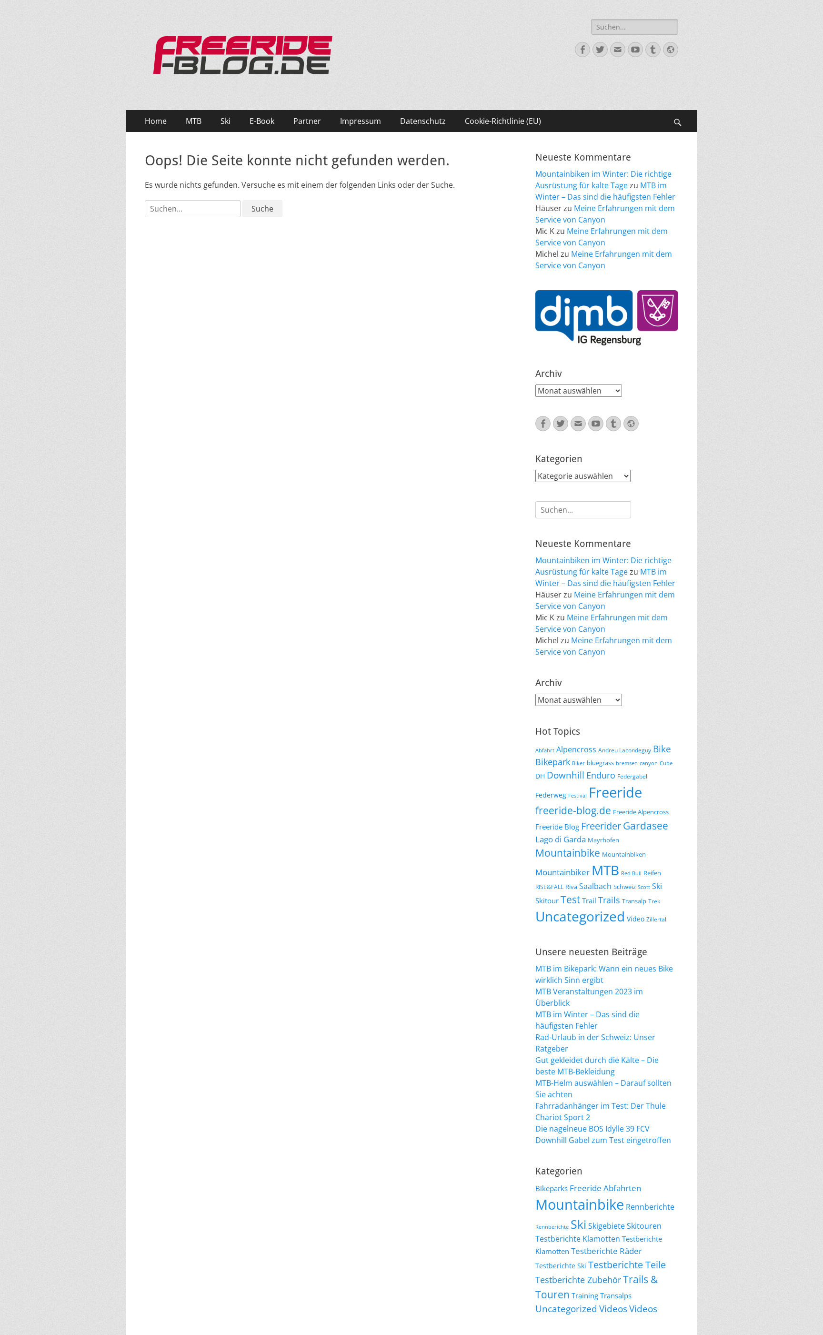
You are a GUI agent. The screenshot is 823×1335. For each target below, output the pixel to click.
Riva (571, 886)
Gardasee (645, 825)
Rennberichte (650, 1207)
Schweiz (624, 886)
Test (570, 899)
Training (585, 1295)
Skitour (547, 900)
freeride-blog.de (573, 810)
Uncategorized (580, 916)
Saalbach (595, 886)
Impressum (360, 121)
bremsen (627, 763)
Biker (578, 763)
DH (540, 775)
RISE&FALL (549, 886)
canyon (649, 763)
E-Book (262, 121)
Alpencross (576, 749)
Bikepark (552, 762)
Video (635, 918)
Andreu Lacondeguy (624, 750)
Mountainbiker (562, 872)
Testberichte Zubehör (578, 1279)
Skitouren (644, 1226)
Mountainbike (567, 853)
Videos (613, 1309)
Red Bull (631, 873)
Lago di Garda (560, 839)
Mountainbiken (624, 854)
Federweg (550, 794)
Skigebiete (606, 1226)
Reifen (652, 873)
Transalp (634, 901)
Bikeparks (551, 1188)
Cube (666, 763)
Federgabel (632, 776)
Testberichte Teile (627, 1264)
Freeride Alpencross (641, 812)
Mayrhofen (603, 840)
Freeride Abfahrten (605, 1188)
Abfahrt (544, 750)
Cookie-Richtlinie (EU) (503, 121)
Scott (644, 887)
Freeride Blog (557, 826)
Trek (654, 901)
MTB (193, 121)
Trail (589, 900)
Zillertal (656, 919)
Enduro (600, 775)
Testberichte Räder (606, 1250)
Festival (577, 795)
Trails (609, 900)
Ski (226, 121)
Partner (307, 121)
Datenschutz (423, 121)
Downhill (565, 775)
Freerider (601, 825)
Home (156, 121)
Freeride (615, 792)
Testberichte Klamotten (577, 1239)
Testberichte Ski (560, 1265)
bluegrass (600, 763)
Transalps (616, 1295)
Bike (662, 749)
